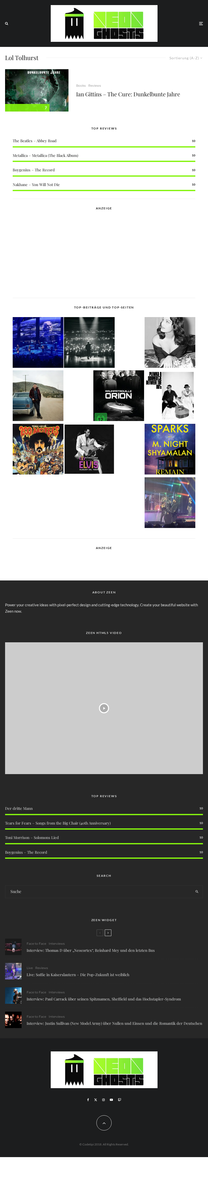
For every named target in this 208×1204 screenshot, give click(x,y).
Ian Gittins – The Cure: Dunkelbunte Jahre (128, 94)
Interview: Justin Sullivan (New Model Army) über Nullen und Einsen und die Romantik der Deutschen (114, 1023)
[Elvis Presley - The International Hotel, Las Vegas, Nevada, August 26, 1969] (89, 450)
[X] (96, 1100)
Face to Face (36, 943)
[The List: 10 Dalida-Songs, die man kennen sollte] (170, 343)
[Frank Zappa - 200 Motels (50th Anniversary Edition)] (38, 450)
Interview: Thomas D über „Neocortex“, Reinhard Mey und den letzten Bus (91, 950)
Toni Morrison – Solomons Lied (32, 837)
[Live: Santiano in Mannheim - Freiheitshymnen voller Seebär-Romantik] (38, 343)
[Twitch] (119, 1100)
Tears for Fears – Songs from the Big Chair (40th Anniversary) (58, 823)
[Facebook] (88, 1100)
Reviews (94, 85)
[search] (197, 892)
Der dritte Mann (19, 808)
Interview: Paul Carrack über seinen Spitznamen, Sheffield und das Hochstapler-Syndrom (104, 999)
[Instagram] (103, 1100)
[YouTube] (111, 1100)
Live (30, 968)
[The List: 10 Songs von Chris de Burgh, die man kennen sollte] (89, 343)
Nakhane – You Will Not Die (36, 184)
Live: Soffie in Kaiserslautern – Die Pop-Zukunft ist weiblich (78, 974)
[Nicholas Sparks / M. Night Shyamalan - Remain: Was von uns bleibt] (170, 450)
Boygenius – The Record (34, 169)
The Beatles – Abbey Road (35, 140)
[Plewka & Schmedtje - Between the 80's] (170, 396)
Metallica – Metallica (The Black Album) (45, 155)
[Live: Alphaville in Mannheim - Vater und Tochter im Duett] (170, 503)
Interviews (57, 943)
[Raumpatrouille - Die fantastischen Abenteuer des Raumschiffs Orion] (118, 396)
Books (81, 85)
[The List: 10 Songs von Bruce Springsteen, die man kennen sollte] (38, 396)
